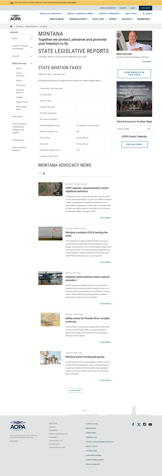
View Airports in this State (134, 73)
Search (148, 14)
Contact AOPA (92, 424)
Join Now (145, 8)
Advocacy (127, 19)
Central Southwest (20, 74)
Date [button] (40, 173)
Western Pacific (22, 102)
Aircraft (15, 56)
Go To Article (105, 218)
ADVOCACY (14, 32)
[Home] (12, 26)
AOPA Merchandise (93, 455)
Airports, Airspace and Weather (20, 47)
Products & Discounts (50, 14)
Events (113, 19)
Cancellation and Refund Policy (100, 442)
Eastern (19, 80)
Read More (147, 62)
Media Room (91, 428)
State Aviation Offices (21, 108)
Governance (53, 437)
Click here (71, 3)
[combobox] (134, 128)
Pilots (14, 38)
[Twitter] (139, 425)
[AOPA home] (15, 20)
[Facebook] (134, 425)
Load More (75, 390)
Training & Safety (78, 19)
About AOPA (130, 14)
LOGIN (132, 8)
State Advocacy (32, 26)
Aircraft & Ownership (109, 14)
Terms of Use (91, 437)
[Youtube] (150, 425)
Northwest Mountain (20, 91)
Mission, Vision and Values (58, 434)
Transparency (18, 140)
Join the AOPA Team (55, 441)
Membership (143, 19)
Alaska (18, 68)
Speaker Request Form (57, 447)
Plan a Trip (98, 19)
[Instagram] (145, 425)
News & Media (57, 19)
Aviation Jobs (91, 451)
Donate (123, 8)
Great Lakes (20, 85)
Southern (19, 97)
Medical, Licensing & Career (80, 14)
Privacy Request (93, 464)
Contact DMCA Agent (95, 460)
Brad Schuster (124, 53)
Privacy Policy (92, 446)
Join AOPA (52, 427)
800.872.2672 (14, 441)
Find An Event (134, 144)
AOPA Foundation (108, 8)
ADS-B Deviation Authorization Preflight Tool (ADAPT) (19, 128)
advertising (91, 433)
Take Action (17, 116)
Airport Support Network (19, 149)
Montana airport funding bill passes (84, 356)
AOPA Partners (54, 444)
